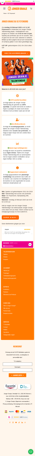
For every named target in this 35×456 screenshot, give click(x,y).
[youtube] (16, 422)
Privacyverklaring (8, 404)
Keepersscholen (7, 313)
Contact (5, 327)
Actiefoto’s (6, 289)
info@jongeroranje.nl (9, 212)
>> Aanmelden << (17, 375)
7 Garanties (6, 324)
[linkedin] (22, 422)
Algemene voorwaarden (22, 401)
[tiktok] (19, 422)
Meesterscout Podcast (9, 294)
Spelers (5, 254)
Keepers (5, 259)
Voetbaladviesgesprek (9, 275)
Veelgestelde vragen (9, 334)
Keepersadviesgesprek (9, 278)
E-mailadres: (17, 361)
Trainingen (6, 273)
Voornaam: (18, 367)
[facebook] (10, 422)
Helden (5, 329)
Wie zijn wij (6, 308)
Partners (5, 292)
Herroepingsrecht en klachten (22, 404)
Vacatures (6, 332)
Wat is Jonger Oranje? (9, 305)
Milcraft (17, 406)
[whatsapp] (25, 422)
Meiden (5, 257)
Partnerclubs (6, 311)
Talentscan (6, 270)
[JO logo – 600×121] (17, 7)
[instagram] (13, 422)
